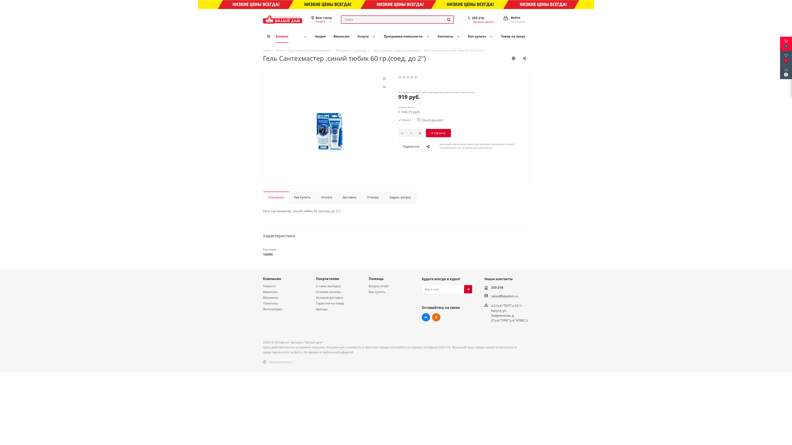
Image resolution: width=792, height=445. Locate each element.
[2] (404, 77)
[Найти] (449, 19)
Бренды (322, 309)
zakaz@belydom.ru (504, 296)
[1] (400, 77)
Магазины (270, 297)
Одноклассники (436, 317)
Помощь (376, 278)
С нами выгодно (328, 286)
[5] (416, 77)
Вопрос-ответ (379, 286)
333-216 (478, 18)
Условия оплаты (328, 292)
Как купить (377, 292)
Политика (270, 303)
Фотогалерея (272, 309)
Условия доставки (329, 297)
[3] (408, 77)
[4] (412, 77)
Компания (272, 278)
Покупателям (327, 278)
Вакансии (270, 292)
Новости (269, 286)
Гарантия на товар (330, 303)
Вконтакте (426, 317)
